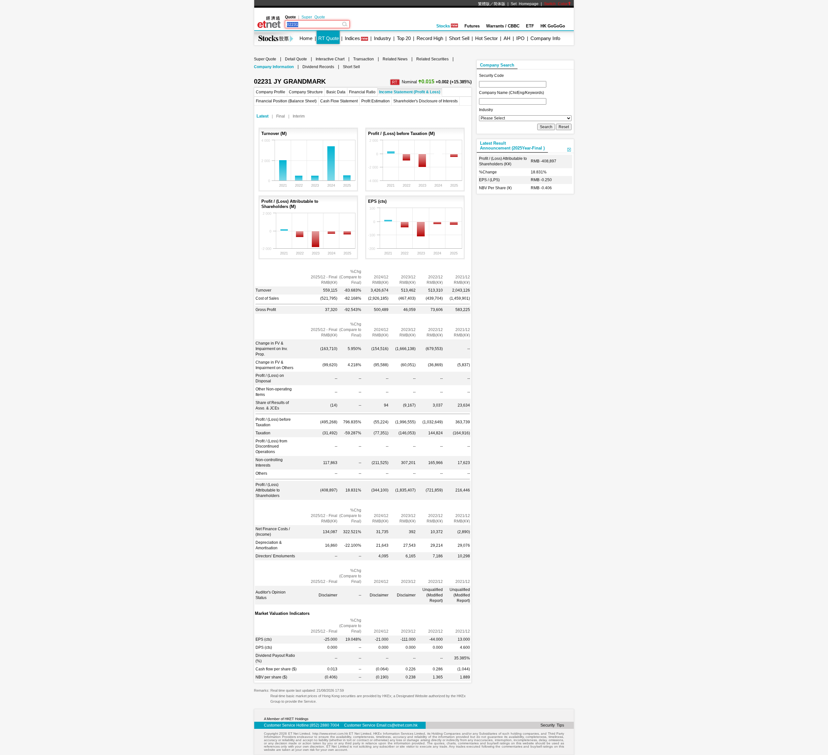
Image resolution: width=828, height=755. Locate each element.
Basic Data (335, 92)
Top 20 (404, 38)
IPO (520, 38)
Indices (352, 38)
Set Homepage (525, 4)
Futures (472, 26)
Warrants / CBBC (502, 26)
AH (507, 38)
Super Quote (313, 17)
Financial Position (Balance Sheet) (286, 101)
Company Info (545, 38)
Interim (299, 116)
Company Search (497, 65)
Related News (395, 59)
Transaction (363, 59)
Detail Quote (296, 59)
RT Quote (328, 38)
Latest (262, 116)
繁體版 (484, 4)
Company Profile (270, 92)
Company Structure (306, 92)
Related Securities (432, 59)
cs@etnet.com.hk (402, 725)
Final (280, 116)
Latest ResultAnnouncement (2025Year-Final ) (512, 145)
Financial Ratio (362, 92)
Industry (382, 38)
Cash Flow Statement (339, 101)
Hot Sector (486, 38)
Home (306, 38)
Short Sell (459, 38)
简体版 (499, 4)
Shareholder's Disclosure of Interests (425, 101)
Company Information (274, 67)
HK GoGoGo (552, 26)
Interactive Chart (330, 59)
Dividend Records (318, 67)
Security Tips (552, 725)
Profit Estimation (375, 101)
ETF (530, 26)
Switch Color (556, 4)
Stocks (443, 26)
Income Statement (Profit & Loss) (409, 92)
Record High (430, 38)
